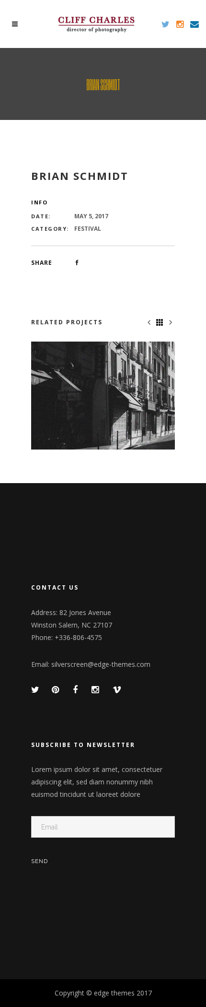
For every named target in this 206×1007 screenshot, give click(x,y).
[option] (103, 396)
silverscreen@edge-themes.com (100, 664)
